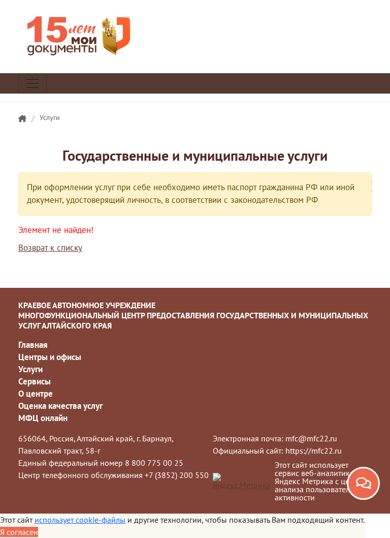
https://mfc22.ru (313, 450)
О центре (35, 393)
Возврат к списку (50, 247)
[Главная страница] (22, 119)
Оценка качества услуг (60, 405)
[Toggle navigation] (32, 83)
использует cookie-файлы (80, 520)
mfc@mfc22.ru (311, 438)
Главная (33, 344)
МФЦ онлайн (43, 418)
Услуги (50, 117)
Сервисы (34, 381)
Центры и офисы (49, 357)
